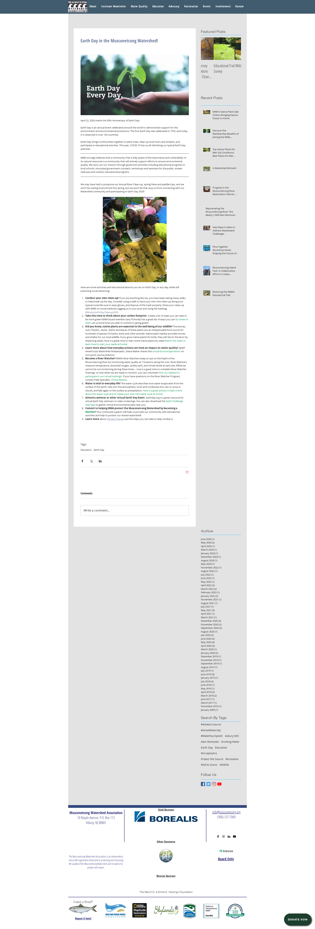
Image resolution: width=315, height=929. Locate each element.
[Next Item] (235, 48)
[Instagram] (214, 784)
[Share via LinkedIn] (100, 461)
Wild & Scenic (209, 764)
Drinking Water (230, 741)
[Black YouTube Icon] (234, 836)
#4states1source (211, 724)
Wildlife (224, 764)
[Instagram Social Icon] (223, 836)
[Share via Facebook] (82, 461)
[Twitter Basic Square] (208, 784)
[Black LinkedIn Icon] (229, 836)
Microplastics (209, 753)
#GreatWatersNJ (211, 730)
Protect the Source (212, 759)
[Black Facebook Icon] (218, 836)
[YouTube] (219, 784)
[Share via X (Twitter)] (91, 461)
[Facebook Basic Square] (203, 784)
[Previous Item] (206, 48)
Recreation (232, 759)
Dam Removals (210, 741)
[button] (139, 6)
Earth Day (99, 449)
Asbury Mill (232, 736)
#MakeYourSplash (212, 736)
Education (86, 449)
